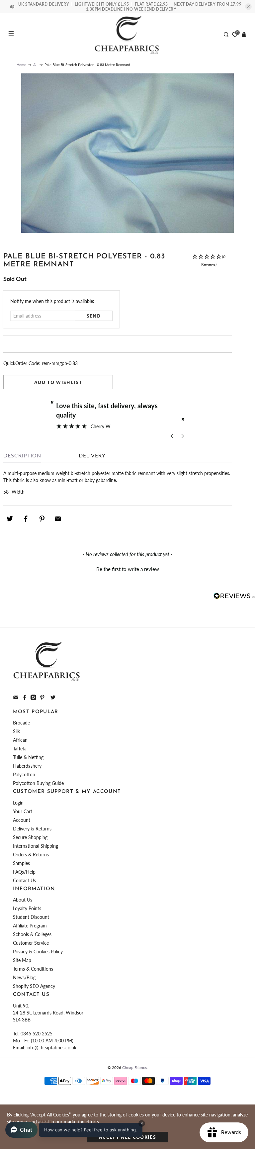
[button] (209, 264)
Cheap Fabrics (134, 1067)
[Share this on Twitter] (9, 518)
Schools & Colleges (32, 934)
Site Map (22, 960)
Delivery (92, 455)
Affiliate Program (30, 925)
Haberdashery (27, 766)
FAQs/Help (24, 872)
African (20, 740)
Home (21, 64)
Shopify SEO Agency (34, 986)
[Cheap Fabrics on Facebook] (25, 698)
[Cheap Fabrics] (127, 34)
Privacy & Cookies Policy (38, 951)
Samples (21, 863)
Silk (16, 731)
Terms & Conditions (33, 969)
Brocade (21, 722)
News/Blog (24, 977)
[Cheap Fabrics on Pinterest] (42, 698)
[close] (248, 6)
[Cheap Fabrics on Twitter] (53, 698)
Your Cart (22, 811)
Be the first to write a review (127, 569)
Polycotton (24, 774)
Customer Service (31, 943)
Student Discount (31, 917)
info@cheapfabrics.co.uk (51, 1047)
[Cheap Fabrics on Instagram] (33, 698)
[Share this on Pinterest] (42, 518)
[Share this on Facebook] (26, 518)
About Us (22, 900)
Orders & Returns (31, 854)
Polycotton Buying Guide (38, 783)
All (35, 64)
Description (22, 455)
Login (18, 803)
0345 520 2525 (36, 1033)
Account (21, 820)
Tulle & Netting (28, 757)
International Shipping (35, 846)
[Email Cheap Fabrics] (16, 698)
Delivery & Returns (32, 828)
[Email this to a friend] (58, 518)
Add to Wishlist (58, 382)
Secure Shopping (30, 837)
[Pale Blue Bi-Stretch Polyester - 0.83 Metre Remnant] (127, 153)
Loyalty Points (27, 908)
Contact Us (24, 880)
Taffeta (20, 748)
